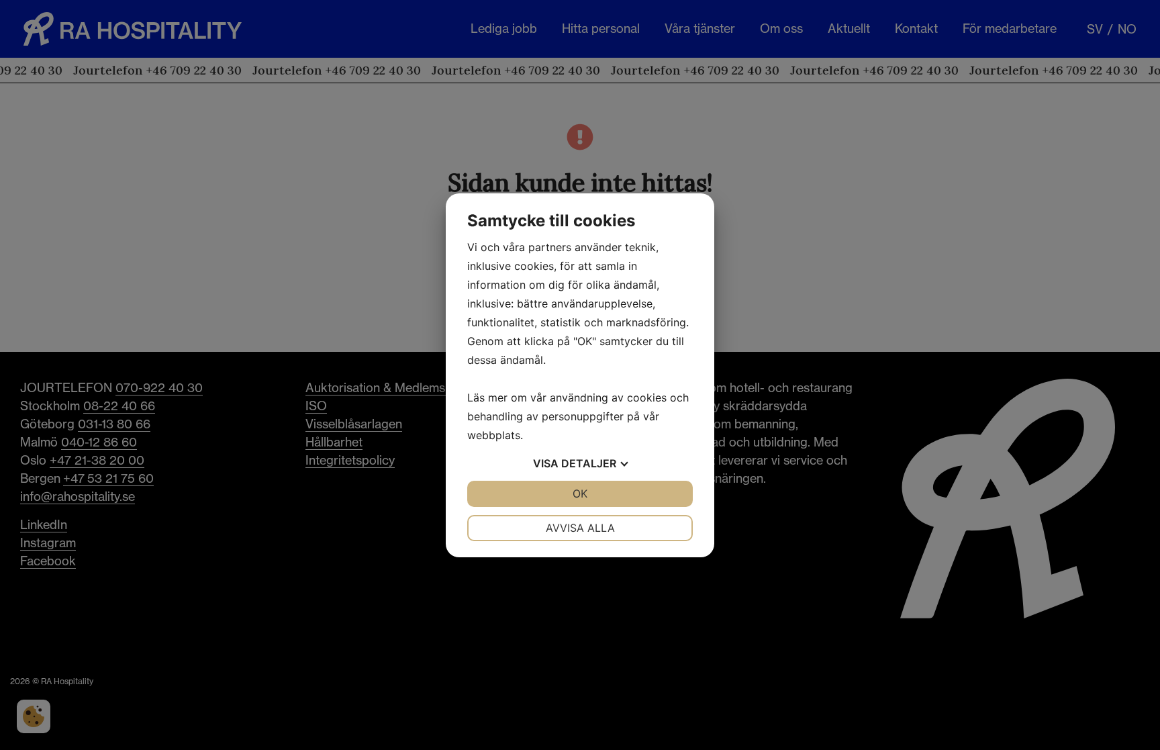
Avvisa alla (580, 527)
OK (580, 493)
